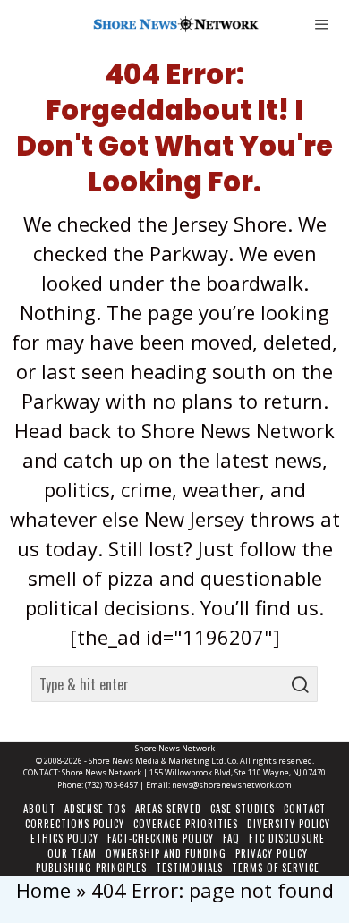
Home (43, 889)
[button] (300, 684)
